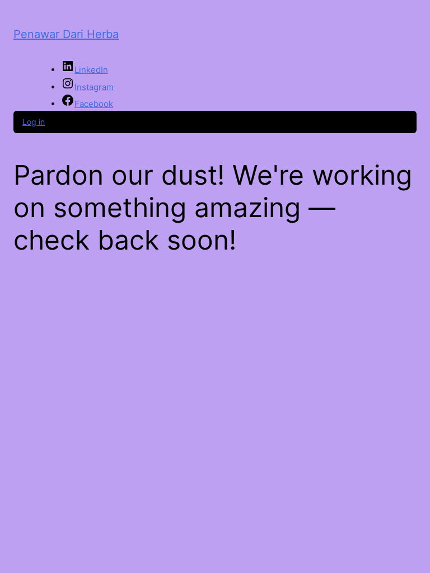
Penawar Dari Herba (66, 34)
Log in (33, 121)
